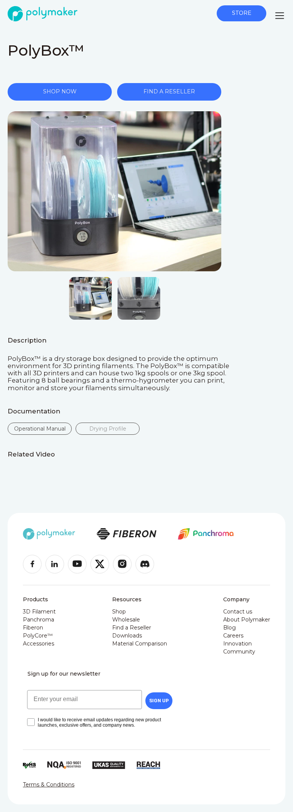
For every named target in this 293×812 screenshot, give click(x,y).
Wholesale (126, 619)
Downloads (127, 635)
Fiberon (33, 627)
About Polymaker (246, 619)
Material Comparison (139, 643)
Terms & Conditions (48, 784)
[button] (279, 15)
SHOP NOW (60, 91)
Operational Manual (40, 428)
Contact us (237, 611)
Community (239, 651)
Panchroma (38, 619)
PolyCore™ (38, 635)
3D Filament (39, 611)
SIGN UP (159, 700)
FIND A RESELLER (169, 91)
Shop (119, 611)
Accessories (38, 643)
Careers (233, 635)
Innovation (237, 643)
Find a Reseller (131, 627)
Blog (229, 627)
